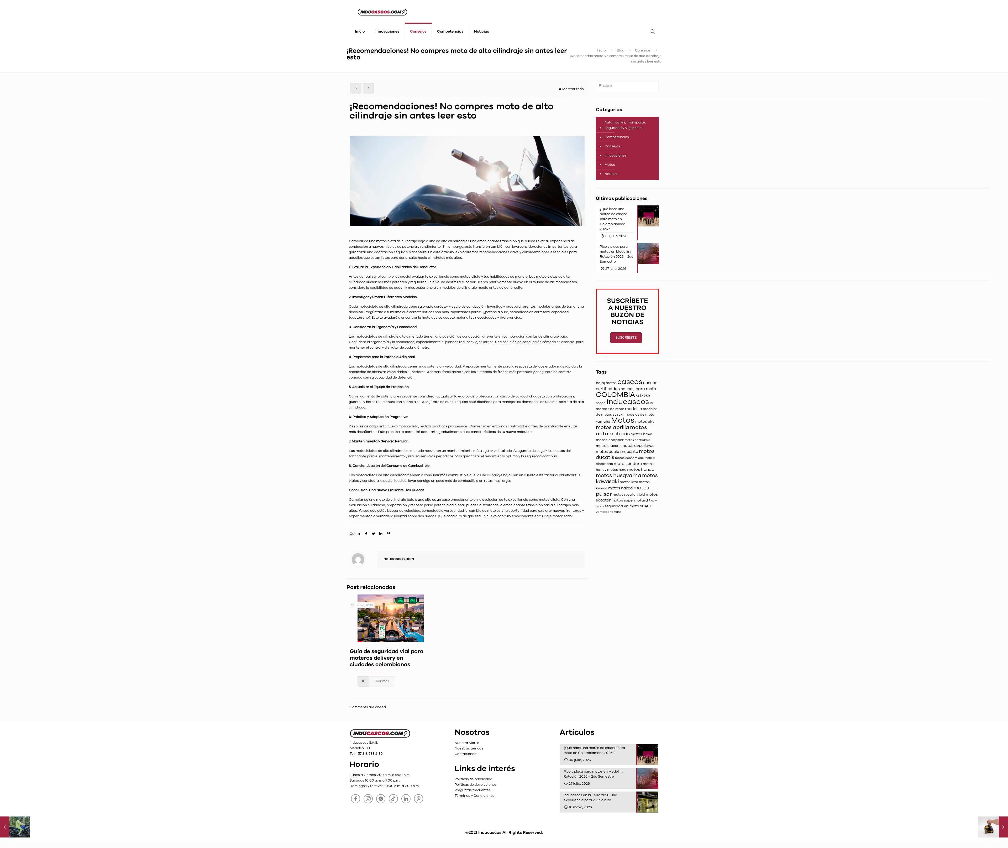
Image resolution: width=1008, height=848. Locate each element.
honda (601, 403)
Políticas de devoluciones (476, 784)
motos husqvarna (618, 475)
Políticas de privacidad (473, 779)
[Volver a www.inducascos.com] (380, 737)
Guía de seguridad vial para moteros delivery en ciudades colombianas (386, 658)
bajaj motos (606, 383)
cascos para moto (638, 388)
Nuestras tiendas (469, 748)
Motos (610, 164)
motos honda (641, 469)
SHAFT (645, 506)
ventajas (602, 512)
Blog (620, 50)
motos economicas (629, 458)
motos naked (620, 488)
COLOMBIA (615, 395)
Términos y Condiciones (475, 795)
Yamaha (616, 512)
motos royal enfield (629, 494)
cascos (629, 382)
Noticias (611, 174)
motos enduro (628, 463)
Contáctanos (465, 754)
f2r (637, 396)
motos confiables (637, 440)
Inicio (601, 50)
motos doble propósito (617, 451)
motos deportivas (637, 445)
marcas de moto (610, 409)
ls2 (651, 403)
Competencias (617, 137)
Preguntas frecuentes (473, 790)
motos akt (644, 421)
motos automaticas (621, 430)
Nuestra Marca (467, 743)
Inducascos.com (398, 558)
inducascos (627, 401)
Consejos (643, 50)
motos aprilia (612, 427)
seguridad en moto (622, 506)
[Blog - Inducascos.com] (382, 12)
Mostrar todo (573, 89)
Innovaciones (616, 155)
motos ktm (629, 482)
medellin (633, 408)
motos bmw (641, 434)
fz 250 (645, 396)
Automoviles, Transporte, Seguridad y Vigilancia (625, 125)
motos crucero (608, 445)
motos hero (616, 469)
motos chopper (610, 439)
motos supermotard (629, 500)
